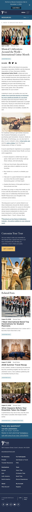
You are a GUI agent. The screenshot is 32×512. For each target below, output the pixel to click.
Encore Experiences (22, 479)
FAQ (17, 462)
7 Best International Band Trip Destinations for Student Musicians (15, 324)
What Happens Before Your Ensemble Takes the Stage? (14, 409)
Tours (17, 467)
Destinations (5, 467)
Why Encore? (5, 486)
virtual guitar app (25, 141)
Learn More (16, 8)
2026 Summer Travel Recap (14, 365)
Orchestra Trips (20, 473)
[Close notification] (29, 5)
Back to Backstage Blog (13, 22)
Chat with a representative (9, 428)
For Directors (5, 456)
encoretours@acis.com (8, 451)
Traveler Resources (7, 462)
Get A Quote (8, 249)
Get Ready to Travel (22, 460)
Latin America (6, 476)
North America (6, 479)
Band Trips (19, 476)
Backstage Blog (6, 58)
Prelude (4, 460)
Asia (3, 473)
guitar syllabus (11, 143)
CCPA (20, 497)
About (3, 483)
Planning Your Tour (17, 420)
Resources (6, 17)
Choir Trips (19, 470)
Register (18, 486)
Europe (4, 470)
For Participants (21, 456)
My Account (19, 483)
